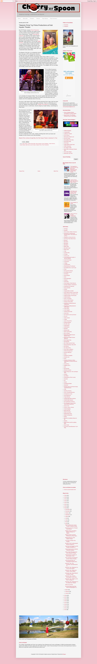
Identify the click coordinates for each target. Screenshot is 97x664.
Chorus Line (66, 255)
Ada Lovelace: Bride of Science (70, 231)
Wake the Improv (67, 412)
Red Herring (66, 368)
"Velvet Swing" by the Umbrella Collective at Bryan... (71, 550)
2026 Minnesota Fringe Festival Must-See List (73, 192)
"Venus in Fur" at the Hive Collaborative (73, 214)
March (66, 589)
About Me (25, 18)
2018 (65, 595)
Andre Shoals (24, 143)
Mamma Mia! (66, 330)
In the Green (66, 308)
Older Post (56, 171)
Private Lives (66, 357)
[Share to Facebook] (27, 142)
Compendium (67, 132)
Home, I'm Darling (67, 298)
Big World (66, 241)
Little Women (66, 325)
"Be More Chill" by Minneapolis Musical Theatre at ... (71, 544)
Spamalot (66, 385)
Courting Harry (67, 264)
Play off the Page (67, 141)
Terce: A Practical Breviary (69, 392)
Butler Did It (66, 249)
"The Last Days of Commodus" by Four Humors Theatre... (71, 558)
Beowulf (65, 240)
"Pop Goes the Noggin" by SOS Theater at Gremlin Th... (71, 547)
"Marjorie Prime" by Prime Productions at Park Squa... (71, 535)
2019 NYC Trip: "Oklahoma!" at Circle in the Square (71, 568)
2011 (65, 607)
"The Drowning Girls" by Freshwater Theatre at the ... (71, 561)
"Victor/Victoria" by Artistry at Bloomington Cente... (71, 555)
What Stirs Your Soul (68, 153)
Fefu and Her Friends (68, 270)
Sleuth (65, 382)
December (67, 509)
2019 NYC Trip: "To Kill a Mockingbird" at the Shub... (71, 576)
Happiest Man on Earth (69, 290)
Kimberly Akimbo (67, 322)
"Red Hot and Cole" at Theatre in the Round (71, 528)
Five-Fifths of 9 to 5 (68, 272)
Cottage (65, 263)
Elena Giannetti (38, 143)
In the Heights (67, 310)
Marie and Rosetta (68, 331)
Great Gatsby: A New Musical (70, 283)
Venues (38, 18)
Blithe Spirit (66, 246)
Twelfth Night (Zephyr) (68, 400)
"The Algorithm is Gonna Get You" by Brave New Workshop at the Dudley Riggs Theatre (74, 169)
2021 (65, 504)
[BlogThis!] (24, 142)
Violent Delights (67, 408)
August (66, 516)
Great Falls (66, 281)
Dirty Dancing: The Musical (69, 266)
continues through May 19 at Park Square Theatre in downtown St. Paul (38, 138)
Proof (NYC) (66, 363)
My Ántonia (66, 346)
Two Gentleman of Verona (69, 401)
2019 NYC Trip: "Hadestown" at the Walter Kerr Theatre (71, 582)
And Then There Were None (70, 238)
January (67, 593)
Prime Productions (35, 30)
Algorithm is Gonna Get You (69, 237)
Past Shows (45, 18)
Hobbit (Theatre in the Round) (70, 295)
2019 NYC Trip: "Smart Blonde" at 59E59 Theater (71, 574)
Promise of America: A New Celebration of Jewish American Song (70, 361)
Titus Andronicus (67, 395)
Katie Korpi (28, 144)
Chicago (66, 254)
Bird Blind (66, 244)
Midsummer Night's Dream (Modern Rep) (69, 335)
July (66, 518)
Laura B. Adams (33, 144)
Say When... (66, 375)
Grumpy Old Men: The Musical (70, 284)
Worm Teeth (66, 425)
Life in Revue (66, 135)
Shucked (66, 378)
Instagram (66, 26)
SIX (64, 380)
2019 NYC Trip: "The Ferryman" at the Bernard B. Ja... (71, 564)
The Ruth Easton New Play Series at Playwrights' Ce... (71, 587)
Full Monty (66, 273)
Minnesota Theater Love (69, 136)
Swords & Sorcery (67, 390)
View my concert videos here (70, 489)
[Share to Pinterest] (28, 142)
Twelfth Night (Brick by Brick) (70, 398)
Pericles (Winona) (67, 352)
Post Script (66, 143)
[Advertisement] (38, 159)
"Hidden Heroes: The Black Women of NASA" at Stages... (70, 532)
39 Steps (66, 228)
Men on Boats (67, 333)
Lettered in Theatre (68, 133)
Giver (65, 276)
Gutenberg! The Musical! (69, 286)
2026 (65, 495)
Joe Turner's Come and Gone (70, 314)
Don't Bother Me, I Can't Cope (70, 267)
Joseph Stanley (22, 144)
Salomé (65, 374)
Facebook (66, 24)
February (67, 591)
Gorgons (66, 280)
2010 (65, 609)
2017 (65, 597)
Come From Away (67, 260)
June (66, 520)
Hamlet (65, 289)
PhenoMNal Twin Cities (69, 139)
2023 (65, 500)
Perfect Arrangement (68, 350)
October (67, 513)
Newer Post (21, 171)
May (66, 521)
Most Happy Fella (67, 340)
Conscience (66, 261)
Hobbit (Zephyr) (67, 297)
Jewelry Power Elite (68, 311)
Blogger (64, 654)
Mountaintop (66, 341)
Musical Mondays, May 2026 (70, 344)
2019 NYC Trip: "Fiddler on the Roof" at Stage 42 (71, 579)
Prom (65, 358)
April (66, 523)
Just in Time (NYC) (68, 320)
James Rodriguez (45, 143)
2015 (65, 600)
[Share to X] (25, 142)
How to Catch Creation (68, 300)
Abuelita (65, 230)
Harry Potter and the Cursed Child (71, 292)
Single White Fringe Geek (69, 144)
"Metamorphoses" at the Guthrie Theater (70, 538)
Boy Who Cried (67, 248)
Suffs (65, 389)
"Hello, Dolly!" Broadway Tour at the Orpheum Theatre (71, 552)
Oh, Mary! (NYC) (67, 347)
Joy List (65, 316)
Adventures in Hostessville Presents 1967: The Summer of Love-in (70, 234)
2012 (65, 606)
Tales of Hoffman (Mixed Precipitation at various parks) (70, 113)
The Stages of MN (67, 147)
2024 (65, 498)
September (67, 514)
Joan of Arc (66, 313)
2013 (65, 604)
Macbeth (66, 328)
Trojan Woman (67, 397)
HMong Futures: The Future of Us (71, 293)
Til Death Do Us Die (68, 393)
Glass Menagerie (67, 278)
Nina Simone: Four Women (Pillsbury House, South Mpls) (70, 116)
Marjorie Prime (39, 144)
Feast (65, 269)
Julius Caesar (67, 317)
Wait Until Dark (67, 410)
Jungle (65, 319)
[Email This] (22, 142)
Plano (65, 354)
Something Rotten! (68, 383)
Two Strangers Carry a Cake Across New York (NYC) (70, 404)
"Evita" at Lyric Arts (69, 584)
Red (65, 367)
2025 (65, 497)
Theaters (32, 18)
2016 (65, 599)
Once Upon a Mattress (68, 349)
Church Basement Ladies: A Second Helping (69, 258)
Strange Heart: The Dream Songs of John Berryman (71, 387)
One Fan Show (67, 138)
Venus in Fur (66, 405)
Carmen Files (67, 252)
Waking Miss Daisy (68, 413)
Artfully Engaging (67, 130)
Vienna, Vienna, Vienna (69, 407)
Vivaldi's (43, 104)
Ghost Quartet (67, 275)
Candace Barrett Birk (31, 143)
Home (19, 18)
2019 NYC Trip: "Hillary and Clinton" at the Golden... (71, 571)
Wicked (65, 420)
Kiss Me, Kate (67, 323)
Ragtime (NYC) (67, 365)
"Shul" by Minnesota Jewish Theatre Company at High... (71, 526)
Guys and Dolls (67, 287)
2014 (65, 602)
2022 (65, 502)
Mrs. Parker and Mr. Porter (69, 343)
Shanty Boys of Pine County (69, 377)
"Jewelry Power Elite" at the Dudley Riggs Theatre (74, 181)
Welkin (65, 416)
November (67, 511)
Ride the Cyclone (67, 370)
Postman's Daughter (68, 355)
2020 (65, 506)
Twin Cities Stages (68, 151)
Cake (65, 251)
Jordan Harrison (52, 143)
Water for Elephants (68, 415)
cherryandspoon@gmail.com (69, 106)
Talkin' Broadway (67, 146)
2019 (65, 507)
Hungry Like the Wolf (68, 301)
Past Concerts (53, 18)
